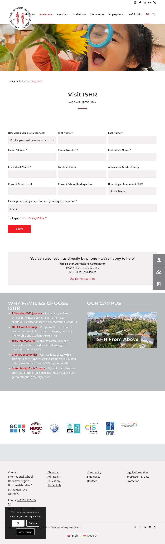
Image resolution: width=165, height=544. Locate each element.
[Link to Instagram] (135, 2)
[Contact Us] (159, 284)
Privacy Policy (36, 218)
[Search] (154, 14)
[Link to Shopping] (154, 2)
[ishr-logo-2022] (20, 18)
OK (18, 523)
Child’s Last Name (19, 167)
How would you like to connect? (26, 132)
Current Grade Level (20, 184)
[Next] (150, 330)
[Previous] (94, 330)
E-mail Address (17, 150)
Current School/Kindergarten (75, 184)
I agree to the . (29, 218)
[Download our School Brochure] (159, 272)
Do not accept (25, 531)
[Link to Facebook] (140, 2)
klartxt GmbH (74, 527)
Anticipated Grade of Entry (123, 167)
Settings (33, 523)
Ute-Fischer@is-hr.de (82, 278)
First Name (65, 132)
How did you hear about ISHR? (125, 184)
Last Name (115, 132)
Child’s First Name (119, 150)
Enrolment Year (67, 167)
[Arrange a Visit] (159, 260)
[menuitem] (29, 14)
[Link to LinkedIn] (144, 2)
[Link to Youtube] (149, 2)
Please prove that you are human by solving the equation (42, 201)
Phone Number (68, 150)
